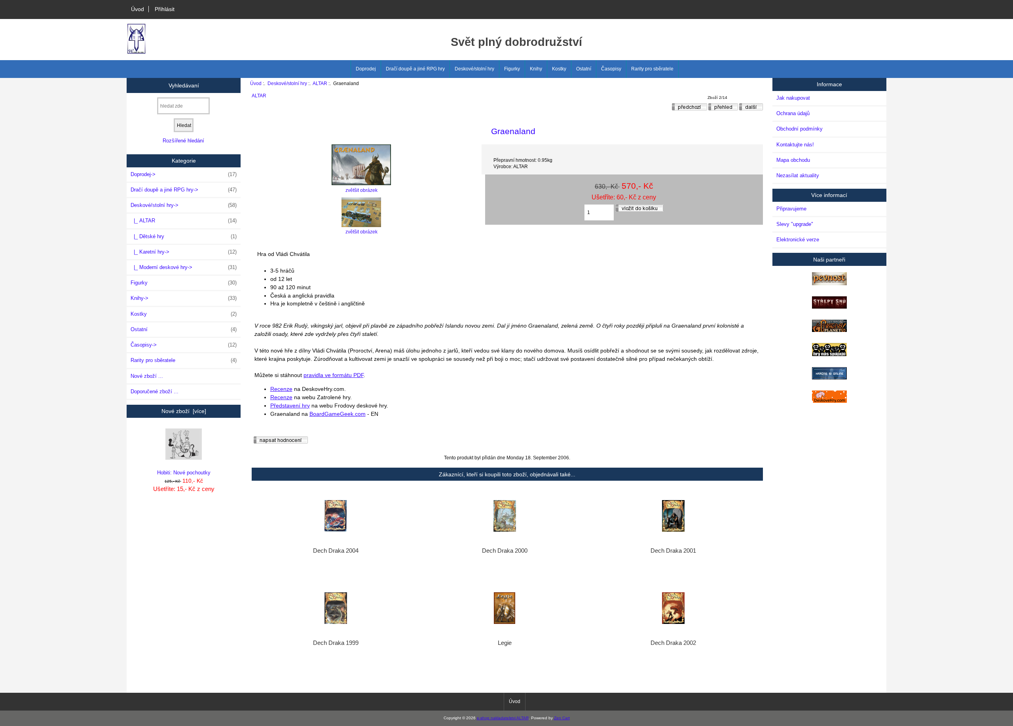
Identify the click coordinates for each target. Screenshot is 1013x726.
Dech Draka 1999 (336, 643)
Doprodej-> (184, 174)
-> (184, 205)
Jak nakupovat (793, 98)
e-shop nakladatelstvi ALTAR (503, 718)
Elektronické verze (797, 240)
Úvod (137, 9)
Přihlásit (165, 9)
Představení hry (290, 405)
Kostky (559, 69)
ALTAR (320, 83)
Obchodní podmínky (799, 129)
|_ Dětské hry (184, 236)
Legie (505, 643)
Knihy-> (184, 298)
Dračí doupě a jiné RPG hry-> (184, 190)
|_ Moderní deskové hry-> (184, 267)
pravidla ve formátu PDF (334, 375)
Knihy (536, 69)
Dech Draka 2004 (336, 551)
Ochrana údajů (793, 113)
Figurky (512, 69)
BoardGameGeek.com (337, 414)
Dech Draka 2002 (673, 643)
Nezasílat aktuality (797, 175)
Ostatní (583, 69)
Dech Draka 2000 (504, 551)
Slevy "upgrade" (794, 224)
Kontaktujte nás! (795, 145)
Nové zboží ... (147, 376)
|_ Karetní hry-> (184, 252)
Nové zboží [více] (183, 411)
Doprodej (366, 69)
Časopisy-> (184, 345)
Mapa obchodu (793, 160)
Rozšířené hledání (183, 141)
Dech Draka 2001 (673, 551)
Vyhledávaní (184, 85)
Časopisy (611, 69)
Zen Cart (562, 718)
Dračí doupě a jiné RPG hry (415, 69)
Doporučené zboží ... (154, 391)
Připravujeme (791, 209)
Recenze (281, 389)
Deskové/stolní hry (287, 83)
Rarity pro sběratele (652, 69)
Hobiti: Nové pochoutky (184, 473)
